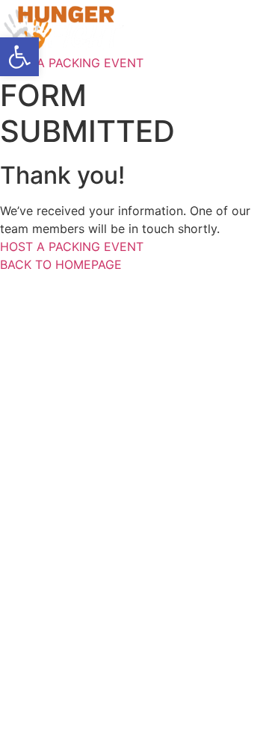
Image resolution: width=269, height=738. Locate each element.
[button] (19, 56)
